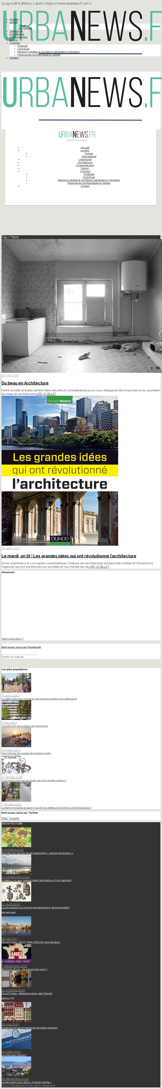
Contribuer (23, 48)
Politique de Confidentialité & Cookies (38, 54)
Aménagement (18, 37)
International (24, 28)
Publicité (22, 45)
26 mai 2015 (10, 375)
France (21, 25)
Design (13, 39)
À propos (14, 42)
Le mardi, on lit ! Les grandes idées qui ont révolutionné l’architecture (69, 556)
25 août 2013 (11, 548)
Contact (13, 57)
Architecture (16, 34)
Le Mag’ (13, 22)
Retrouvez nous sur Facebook (21, 647)
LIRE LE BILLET (46, 394)
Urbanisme (16, 31)
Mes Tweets (10, 818)
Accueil (13, 19)
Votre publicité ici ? (13, 638)
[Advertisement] (81, 222)
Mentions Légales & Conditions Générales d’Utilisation (48, 51)
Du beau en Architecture (25, 383)
